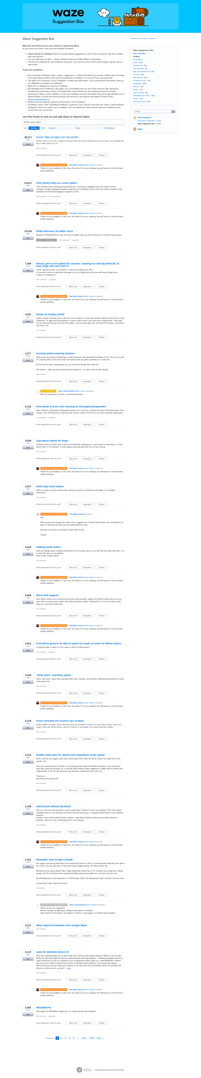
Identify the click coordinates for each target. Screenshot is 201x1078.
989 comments (41, 1016)
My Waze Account (139, 81)
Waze (140, 129)
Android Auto (138, 66)
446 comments (41, 783)
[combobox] (153, 111)
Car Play (136, 75)
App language (138, 69)
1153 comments (64, 240)
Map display (137, 78)
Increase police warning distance (55, 353)
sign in (153, 38)
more (69, 968)
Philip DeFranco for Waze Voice (54, 231)
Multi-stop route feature (50, 486)
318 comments (41, 497)
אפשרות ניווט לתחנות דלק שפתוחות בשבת (60, 721)
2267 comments (41, 279)
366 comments (41, 732)
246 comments (41, 973)
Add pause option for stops (52, 440)
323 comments (41, 374)
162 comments (41, 451)
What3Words (43, 1007)
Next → (100, 1038)
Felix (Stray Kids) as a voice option (56, 183)
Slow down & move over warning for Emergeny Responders (71, 406)
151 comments (41, 652)
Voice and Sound (54, 196)
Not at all (74, 155)
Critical (103, 155)
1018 (92, 1038)
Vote (28, 144)
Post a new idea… (140, 53)
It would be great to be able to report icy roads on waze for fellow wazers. (79, 643)
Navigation (75, 240)
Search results (138, 93)
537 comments (41, 330)
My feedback (109, 128)
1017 (84, 1038)
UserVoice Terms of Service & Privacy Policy (109, 1069)
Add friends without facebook (53, 806)
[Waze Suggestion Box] (100, 16)
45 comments (40, 888)
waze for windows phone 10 (52, 952)
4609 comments (41, 148)
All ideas (136, 56)
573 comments (41, 417)
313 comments (41, 825)
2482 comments (41, 196)
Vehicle (136, 99)
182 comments (41, 686)
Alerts (135, 63)
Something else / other (141, 96)
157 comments (41, 929)
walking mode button (48, 547)
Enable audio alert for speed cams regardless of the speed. (70, 755)
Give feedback (144, 117)
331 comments (41, 609)
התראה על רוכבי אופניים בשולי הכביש (57, 137)
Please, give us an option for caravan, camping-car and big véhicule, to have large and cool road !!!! (77, 264)
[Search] (173, 111)
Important (88, 155)
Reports (136, 87)
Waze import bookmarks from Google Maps (61, 925)
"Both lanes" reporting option (53, 675)
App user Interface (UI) (141, 72)
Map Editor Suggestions (147, 121)
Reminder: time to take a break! (54, 859)
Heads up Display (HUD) (50, 314)
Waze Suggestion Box (146, 124)
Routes (136, 90)
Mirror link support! (47, 595)
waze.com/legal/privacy (39, 99)
